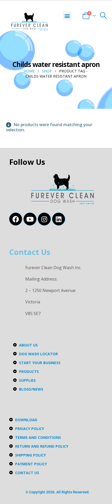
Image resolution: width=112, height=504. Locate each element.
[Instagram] (44, 219)
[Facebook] (15, 219)
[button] (67, 15)
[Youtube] (29, 219)
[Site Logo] (29, 21)
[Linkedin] (58, 219)
